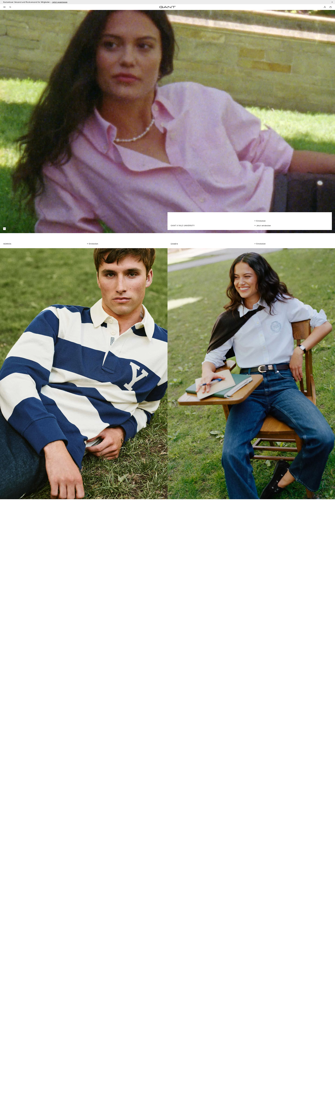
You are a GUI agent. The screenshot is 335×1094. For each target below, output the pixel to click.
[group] (84, 373)
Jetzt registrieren (59, 2)
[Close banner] (332, 2)
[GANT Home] (167, 7)
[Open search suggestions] (10, 7)
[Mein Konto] (325, 7)
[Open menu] (4, 7)
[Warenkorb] (330, 7)
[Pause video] (4, 228)
